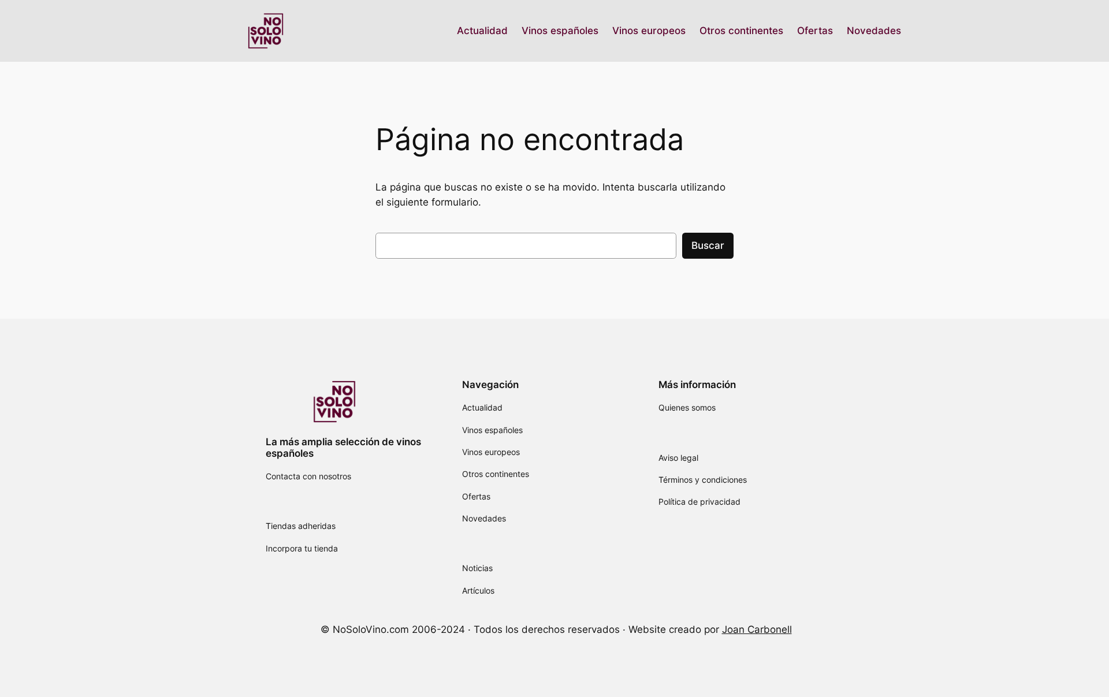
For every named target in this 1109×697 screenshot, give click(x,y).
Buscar (707, 245)
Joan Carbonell (757, 629)
